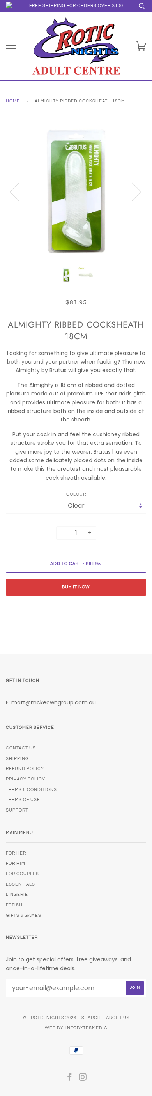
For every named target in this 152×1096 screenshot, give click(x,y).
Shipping (17, 758)
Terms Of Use (23, 800)
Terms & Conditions (31, 789)
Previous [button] (19, 191)
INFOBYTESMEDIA (86, 1028)
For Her (16, 853)
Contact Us (21, 748)
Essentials (20, 884)
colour (76, 494)
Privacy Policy (25, 779)
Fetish (14, 905)
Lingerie (17, 894)
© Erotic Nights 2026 (49, 1018)
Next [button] (132, 191)
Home (13, 101)
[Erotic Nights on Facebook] (69, 1079)
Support (17, 810)
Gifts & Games (23, 915)
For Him (15, 863)
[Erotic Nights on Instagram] (83, 1079)
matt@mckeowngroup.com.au (53, 702)
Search (91, 1018)
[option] (76, 191)
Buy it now (76, 587)
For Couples (22, 874)
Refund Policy (25, 769)
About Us (118, 1018)
